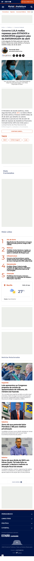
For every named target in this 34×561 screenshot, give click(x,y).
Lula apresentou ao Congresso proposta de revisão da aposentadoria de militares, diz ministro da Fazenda (14, 388)
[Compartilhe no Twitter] (17, 55)
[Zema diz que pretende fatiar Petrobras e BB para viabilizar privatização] (17, 411)
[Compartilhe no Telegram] (23, 55)
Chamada (10, 273)
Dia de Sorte (11, 239)
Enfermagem (15, 140)
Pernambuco (5, 11)
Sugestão (5, 382)
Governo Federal (19, 27)
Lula (25, 140)
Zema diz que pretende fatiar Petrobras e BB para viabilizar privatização (14, 427)
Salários (4, 457)
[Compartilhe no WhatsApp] (20, 55)
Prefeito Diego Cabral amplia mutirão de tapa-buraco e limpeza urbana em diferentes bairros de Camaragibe (18, 268)
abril (18, 113)
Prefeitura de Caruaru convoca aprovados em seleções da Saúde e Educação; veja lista (19, 277)
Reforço (10, 248)
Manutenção (11, 264)
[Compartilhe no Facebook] (14, 55)
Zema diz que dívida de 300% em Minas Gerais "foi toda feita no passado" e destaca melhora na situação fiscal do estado (15, 463)
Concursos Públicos (21, 11)
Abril (5, 140)
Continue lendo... (17, 131)
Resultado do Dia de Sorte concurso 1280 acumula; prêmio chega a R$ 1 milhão (19, 243)
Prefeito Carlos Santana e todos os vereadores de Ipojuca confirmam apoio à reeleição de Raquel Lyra (19, 251)
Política (9, 27)
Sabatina (5, 422)
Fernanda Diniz (14, 49)
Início (3, 27)
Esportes (12, 11)
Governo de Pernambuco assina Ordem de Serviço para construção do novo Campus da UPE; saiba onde (19, 260)
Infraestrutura (12, 256)
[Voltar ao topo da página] (17, 542)
